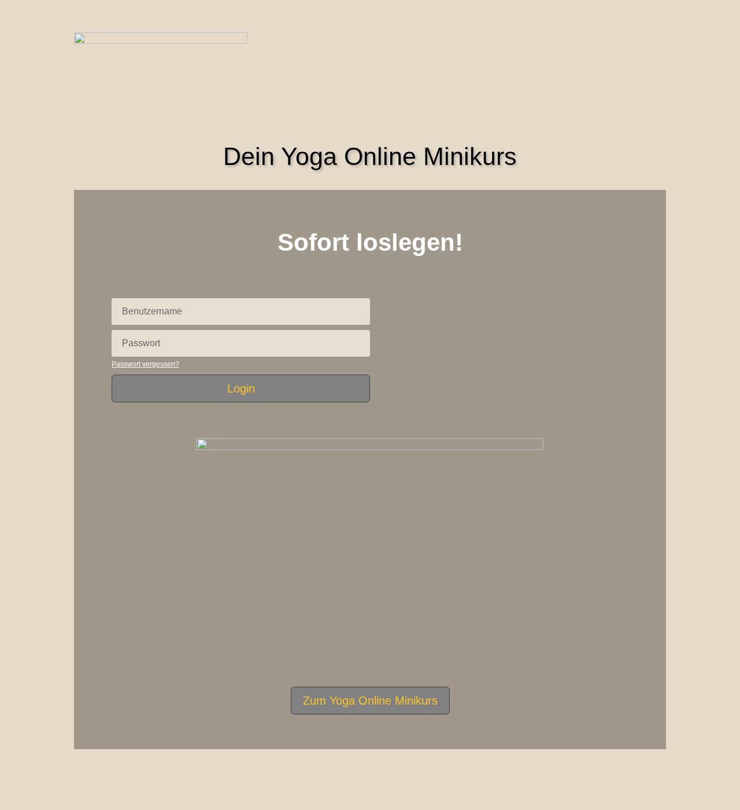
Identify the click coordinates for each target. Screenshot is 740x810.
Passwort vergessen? (145, 364)
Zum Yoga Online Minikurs (370, 700)
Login (241, 388)
